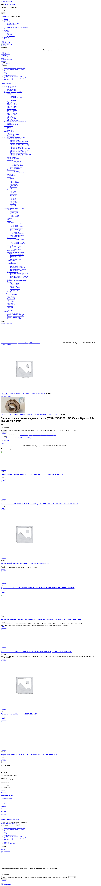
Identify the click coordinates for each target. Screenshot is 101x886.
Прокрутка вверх (5, 851)
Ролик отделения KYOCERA (18, 242)
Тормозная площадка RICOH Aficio (19, 276)
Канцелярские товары (10, 86)
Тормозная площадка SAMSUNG (19, 277)
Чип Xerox (13, 205)
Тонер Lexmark (11, 299)
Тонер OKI (10, 300)
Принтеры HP (11, 136)
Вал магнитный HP (15, 171)
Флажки (9, 279)
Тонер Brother (10, 296)
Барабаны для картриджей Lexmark (19, 145)
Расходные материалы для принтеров (14, 208)
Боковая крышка (11, 157)
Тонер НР (9, 308)
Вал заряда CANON (15, 161)
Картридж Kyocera (12, 104)
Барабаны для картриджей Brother (19, 141)
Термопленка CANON (16, 256)
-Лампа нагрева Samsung (16, 265)
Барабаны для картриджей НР (18, 155)
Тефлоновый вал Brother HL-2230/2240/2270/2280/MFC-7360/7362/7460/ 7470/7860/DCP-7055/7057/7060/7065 (37, 588)
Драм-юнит (10, 93)
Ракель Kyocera (14, 179)
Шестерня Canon (14, 284)
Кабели (9, 127)
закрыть (3, 849)
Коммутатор (10, 130)
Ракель (9, 177)
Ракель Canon (13, 178)
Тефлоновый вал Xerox (16, 270)
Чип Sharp (13, 204)
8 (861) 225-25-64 (5, 41)
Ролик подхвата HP (15, 232)
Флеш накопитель (11, 90)
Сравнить (3, 433)
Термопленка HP (14, 257)
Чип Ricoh (13, 201)
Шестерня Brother (15, 283)
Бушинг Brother (14, 211)
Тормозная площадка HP (16, 274)
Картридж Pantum (11, 107)
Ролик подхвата (11, 250)
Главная (3, 343)
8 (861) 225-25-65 (5, 43)
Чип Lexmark (13, 195)
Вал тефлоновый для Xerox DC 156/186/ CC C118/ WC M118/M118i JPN (25, 563)
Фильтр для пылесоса (12, 124)
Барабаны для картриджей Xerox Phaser (20, 154)
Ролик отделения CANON (17, 239)
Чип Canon (13, 191)
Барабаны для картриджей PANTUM (20, 150)
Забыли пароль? (5, 16)
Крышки (9, 218)
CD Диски (10, 87)
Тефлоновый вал (11, 263)
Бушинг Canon (14, 212)
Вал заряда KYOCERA (16, 164)
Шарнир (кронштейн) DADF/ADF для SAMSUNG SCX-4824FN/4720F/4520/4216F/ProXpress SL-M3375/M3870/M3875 (41, 619)
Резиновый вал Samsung (16, 228)
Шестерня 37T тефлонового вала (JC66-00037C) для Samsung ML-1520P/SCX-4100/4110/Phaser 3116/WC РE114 (31, 414)
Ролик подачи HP (14, 248)
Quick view (3, 480)
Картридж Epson (11, 103)
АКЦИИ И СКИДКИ (6, 323)
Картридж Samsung (12, 110)
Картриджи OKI (11, 119)
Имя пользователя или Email (9, 7)
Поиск (2, 321)
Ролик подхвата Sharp (16, 236)
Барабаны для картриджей (14, 138)
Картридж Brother (11, 102)
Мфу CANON (10, 133)
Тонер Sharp (10, 306)
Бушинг (9, 209)
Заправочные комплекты (13, 313)
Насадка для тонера (12, 294)
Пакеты (9, 123)
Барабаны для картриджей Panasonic (20, 148)
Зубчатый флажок (11, 175)
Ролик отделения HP (15, 240)
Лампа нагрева (11, 219)
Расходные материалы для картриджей (14, 137)
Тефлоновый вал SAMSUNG (18, 269)
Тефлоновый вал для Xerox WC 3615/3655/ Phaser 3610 (19, 714)
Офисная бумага (11, 89)
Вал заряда (10, 160)
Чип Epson (13, 192)
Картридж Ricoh (11, 109)
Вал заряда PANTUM (16, 167)
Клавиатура (10, 128)
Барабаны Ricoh (14, 140)
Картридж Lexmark (12, 106)
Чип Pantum (13, 199)
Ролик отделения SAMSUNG (18, 243)
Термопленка (10, 253)
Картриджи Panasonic (12, 120)
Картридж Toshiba (12, 113)
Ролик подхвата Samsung (17, 235)
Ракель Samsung (14, 182)
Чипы (8, 189)
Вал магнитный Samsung (17, 172)
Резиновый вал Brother (16, 223)
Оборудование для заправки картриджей (15, 121)
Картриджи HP (11, 117)
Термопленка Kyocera (16, 259)
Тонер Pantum (10, 301)
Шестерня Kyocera (15, 287)
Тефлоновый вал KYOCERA (18, 267)
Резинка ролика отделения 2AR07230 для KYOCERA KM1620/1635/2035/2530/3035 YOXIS (32, 474)
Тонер (5, 293)
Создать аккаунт (9, 4)
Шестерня (9, 282)
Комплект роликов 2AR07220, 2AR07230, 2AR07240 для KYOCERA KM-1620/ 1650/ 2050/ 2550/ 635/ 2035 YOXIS (39, 504)
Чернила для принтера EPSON (15, 317)
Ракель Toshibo (14, 185)
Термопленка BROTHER (17, 255)
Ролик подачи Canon (15, 246)
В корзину (3, 432)
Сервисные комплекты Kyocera (15, 252)
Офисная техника (8, 126)
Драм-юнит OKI (14, 96)
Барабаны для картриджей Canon (19, 143)
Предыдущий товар (6, 344)
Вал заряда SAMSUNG (16, 168)
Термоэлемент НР (15, 262)
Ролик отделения (11, 238)
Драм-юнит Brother (15, 94)
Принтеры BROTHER (13, 134)
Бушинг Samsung (14, 216)
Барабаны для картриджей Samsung (19, 151)
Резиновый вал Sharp (15, 229)
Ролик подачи (10, 245)
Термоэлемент (11, 260)
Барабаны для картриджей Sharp (18, 153)
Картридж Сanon (11, 116)
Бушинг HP (13, 214)
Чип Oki (12, 197)
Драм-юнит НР (14, 100)
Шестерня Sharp (14, 290)
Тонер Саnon (10, 310)
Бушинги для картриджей (14, 158)
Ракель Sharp (13, 184)
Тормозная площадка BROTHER (19, 273)
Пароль (3, 10)
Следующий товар (6, 396)
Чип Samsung (13, 202)
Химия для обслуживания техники (16, 280)
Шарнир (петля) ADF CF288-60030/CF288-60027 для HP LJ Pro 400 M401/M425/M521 (30, 755)
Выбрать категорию (6, 83)
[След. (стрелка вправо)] (2, 883)
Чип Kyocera (13, 194)
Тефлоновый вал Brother (16, 266)
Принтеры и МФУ (9, 131)
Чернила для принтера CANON (15, 316)
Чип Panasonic (14, 198)
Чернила (6, 311)
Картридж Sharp (11, 111)
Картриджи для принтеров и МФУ (13, 92)
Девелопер (10, 174)
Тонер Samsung (11, 304)
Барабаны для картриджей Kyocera (19, 144)
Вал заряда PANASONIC (17, 165)
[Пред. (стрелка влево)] (1, 883)
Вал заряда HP (14, 162)
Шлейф (9, 291)
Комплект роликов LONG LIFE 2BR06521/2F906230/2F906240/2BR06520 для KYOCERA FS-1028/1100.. (36, 652)
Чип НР (12, 206)
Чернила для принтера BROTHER (16, 314)
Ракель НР (13, 188)
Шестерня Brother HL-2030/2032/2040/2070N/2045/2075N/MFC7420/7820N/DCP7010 (23, 393)
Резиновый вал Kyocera (16, 226)
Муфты (9, 221)
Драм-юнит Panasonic (16, 97)
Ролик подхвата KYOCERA (17, 233)
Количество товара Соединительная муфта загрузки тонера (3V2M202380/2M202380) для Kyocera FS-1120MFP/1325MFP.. (35, 430)
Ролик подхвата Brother (16, 231)
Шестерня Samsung (15, 289)
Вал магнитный (11, 170)
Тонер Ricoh (10, 303)
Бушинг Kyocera (14, 215)
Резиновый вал (11, 222)
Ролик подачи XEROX (16, 249)
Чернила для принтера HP (14, 318)
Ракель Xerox (13, 187)
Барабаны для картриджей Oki (18, 147)
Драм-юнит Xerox (15, 99)
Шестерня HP (13, 286)
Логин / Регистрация (9, 843)
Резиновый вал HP (15, 225)
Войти (2, 13)
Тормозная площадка (12, 272)
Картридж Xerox (11, 114)
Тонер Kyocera (11, 297)
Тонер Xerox (10, 307)
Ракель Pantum (14, 181)
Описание (6, 440)
